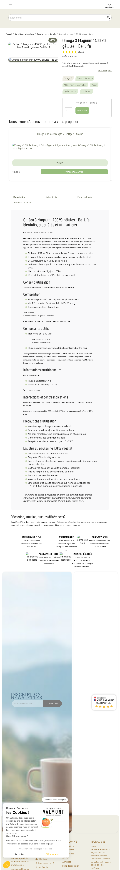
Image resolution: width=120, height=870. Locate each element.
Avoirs (65, 857)
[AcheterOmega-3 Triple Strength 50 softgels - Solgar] (60, 147)
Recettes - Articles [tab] (23, 202)
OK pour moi (52, 854)
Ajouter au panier (82, 110)
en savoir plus (105, 70)
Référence (67, 56)
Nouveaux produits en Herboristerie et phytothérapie (20, 861)
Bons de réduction (70, 865)
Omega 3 (68, 78)
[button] (6, 864)
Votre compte (69, 841)
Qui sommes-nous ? (44, 863)
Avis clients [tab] (51, 197)
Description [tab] (19, 197)
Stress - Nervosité (85, 78)
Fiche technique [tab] (85, 197)
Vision (94, 85)
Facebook (80, 712)
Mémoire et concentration (75, 85)
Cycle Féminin (70, 91)
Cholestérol (87, 91)
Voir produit (74, 172)
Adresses (66, 861)
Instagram (87, 712)
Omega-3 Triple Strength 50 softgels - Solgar (60, 134)
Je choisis (19, 854)
